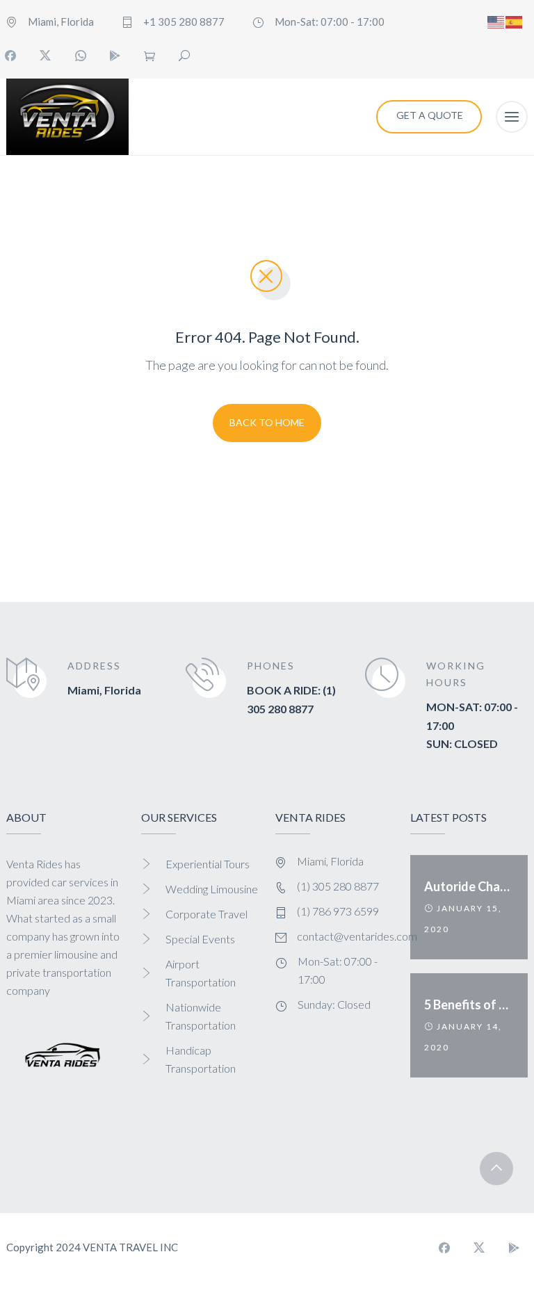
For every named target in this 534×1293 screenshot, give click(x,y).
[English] (496, 20)
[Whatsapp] (80, 56)
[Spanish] (514, 20)
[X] (45, 56)
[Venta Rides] (67, 117)
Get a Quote (429, 115)
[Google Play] (115, 56)
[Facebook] (444, 1248)
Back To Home (267, 422)
